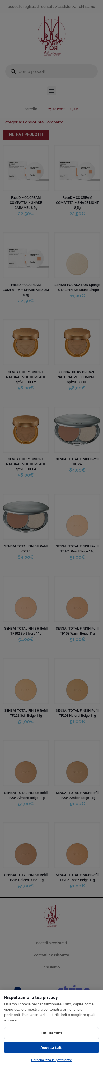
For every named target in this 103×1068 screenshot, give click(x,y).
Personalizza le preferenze (51, 1060)
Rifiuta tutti (51, 1033)
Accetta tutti (51, 1047)
